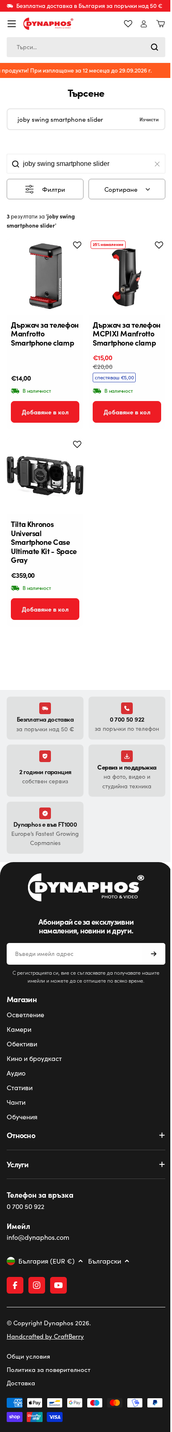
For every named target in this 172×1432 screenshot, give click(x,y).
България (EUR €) (46, 1261)
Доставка (21, 1386)
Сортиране (120, 189)
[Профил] (144, 24)
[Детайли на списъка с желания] (128, 24)
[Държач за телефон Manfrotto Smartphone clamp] (45, 276)
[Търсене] (154, 47)
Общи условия (28, 1359)
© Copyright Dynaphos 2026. (49, 1326)
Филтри (53, 189)
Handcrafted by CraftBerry (45, 1339)
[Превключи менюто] (12, 24)
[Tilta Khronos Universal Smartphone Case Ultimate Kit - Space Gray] (45, 476)
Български (104, 1261)
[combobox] (86, 47)
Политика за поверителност (49, 1372)
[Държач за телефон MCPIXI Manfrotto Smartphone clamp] (127, 276)
